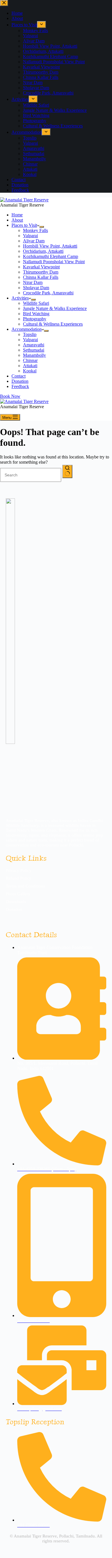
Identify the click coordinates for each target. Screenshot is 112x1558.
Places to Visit (24, 225)
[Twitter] (35, 918)
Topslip (29, 334)
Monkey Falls (35, 230)
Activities (20, 298)
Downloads (16, 901)
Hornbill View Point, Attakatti (50, 246)
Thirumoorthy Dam (40, 272)
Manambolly (34, 355)
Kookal (29, 370)
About (17, 220)
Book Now (10, 396)
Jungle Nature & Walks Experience (55, 308)
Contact (18, 376)
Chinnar (30, 360)
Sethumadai (33, 350)
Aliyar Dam (34, 240)
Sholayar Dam (36, 287)
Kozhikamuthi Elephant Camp (50, 256)
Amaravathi (33, 344)
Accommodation (26, 329)
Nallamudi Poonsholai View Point (54, 261)
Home (17, 214)
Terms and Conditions (25, 886)
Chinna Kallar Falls (40, 277)
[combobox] (30, 475)
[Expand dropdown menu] (41, 227)
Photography (34, 318)
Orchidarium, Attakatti (43, 251)
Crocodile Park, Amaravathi (48, 292)
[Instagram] (22, 918)
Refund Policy (18, 878)
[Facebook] (9, 918)
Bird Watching (36, 313)
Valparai (30, 235)
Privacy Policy (19, 870)
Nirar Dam (33, 282)
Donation (19, 381)
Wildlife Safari (36, 303)
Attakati (30, 365)
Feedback (20, 386)
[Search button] (67, 471)
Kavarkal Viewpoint (41, 266)
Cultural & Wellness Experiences (53, 324)
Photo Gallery (18, 894)
